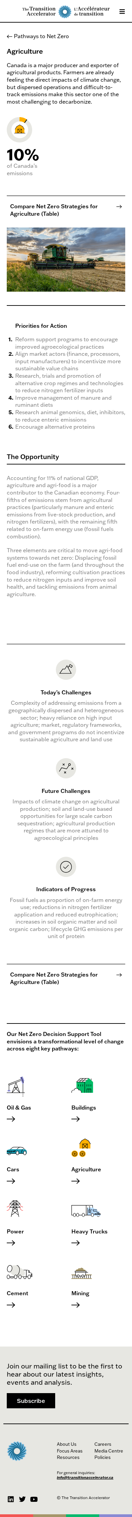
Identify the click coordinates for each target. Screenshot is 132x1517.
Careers (102, 1444)
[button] (31, 1400)
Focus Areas (70, 1451)
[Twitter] (22, 1499)
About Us (66, 1444)
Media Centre (108, 1451)
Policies (102, 1457)
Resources (68, 1457)
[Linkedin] (11, 1499)
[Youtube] (34, 1499)
